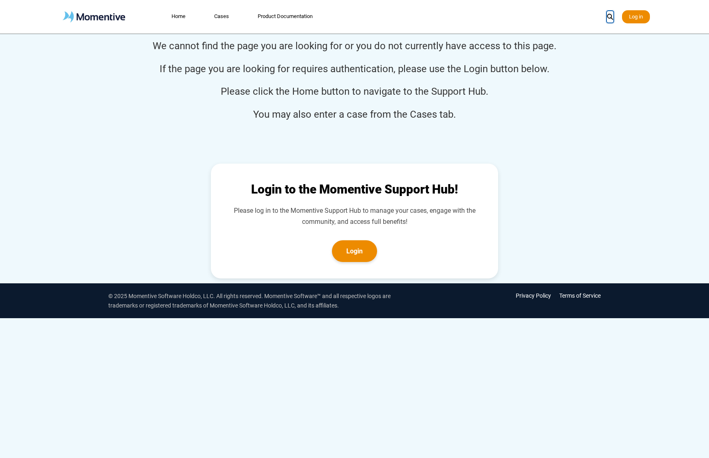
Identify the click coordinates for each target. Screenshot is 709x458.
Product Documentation (285, 16)
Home (178, 16)
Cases (221, 16)
